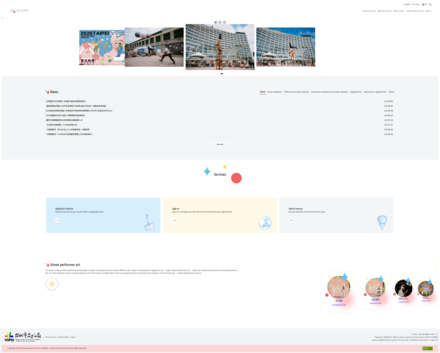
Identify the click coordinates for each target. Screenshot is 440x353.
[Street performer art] (52, 284)
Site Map (415, 4)
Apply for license (384, 10)
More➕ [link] (220, 144)
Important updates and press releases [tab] (329, 91)
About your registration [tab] (375, 91)
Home (407, 4)
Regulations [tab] (356, 91)
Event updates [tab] (275, 91)
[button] (215, 22)
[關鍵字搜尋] (430, 4)
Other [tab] (391, 91)
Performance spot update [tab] (296, 91)
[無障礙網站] (428, 348)
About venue (398, 10)
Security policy (63, 337)
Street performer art (415, 10)
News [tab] (262, 91)
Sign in (428, 10)
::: (403, 4)
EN (426, 4)
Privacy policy (50, 337)
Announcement (369, 10)
